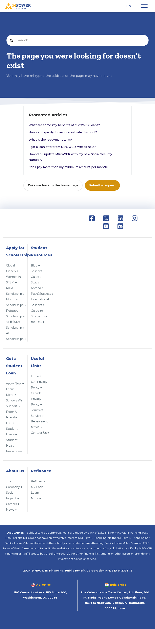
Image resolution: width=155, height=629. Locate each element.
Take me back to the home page (53, 185)
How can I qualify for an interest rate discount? (63, 132)
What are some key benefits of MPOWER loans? (64, 125)
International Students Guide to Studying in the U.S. (40, 310)
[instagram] (134, 219)
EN (129, 6)
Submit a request (102, 185)
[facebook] (91, 219)
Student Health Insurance (13, 445)
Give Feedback (15, 515)
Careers (11, 504)
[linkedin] (120, 219)
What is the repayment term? (50, 139)
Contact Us (39, 432)
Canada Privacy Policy (36, 398)
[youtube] (106, 227)
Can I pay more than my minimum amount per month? (68, 167)
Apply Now (13, 383)
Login (35, 376)
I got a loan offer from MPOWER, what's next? (62, 147)
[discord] (120, 227)
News (10, 509)
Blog (34, 265)
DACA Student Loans (12, 428)
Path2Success (41, 293)
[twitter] (106, 219)
